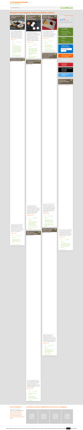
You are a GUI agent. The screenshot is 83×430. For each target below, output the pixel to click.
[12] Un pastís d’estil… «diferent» (48, 16)
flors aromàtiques (47, 49)
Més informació (74, 428)
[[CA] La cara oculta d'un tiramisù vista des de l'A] (55, 416)
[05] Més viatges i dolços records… (48, 230)
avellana (13, 47)
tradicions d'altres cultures (32, 53)
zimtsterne (30, 54)
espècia (29, 57)
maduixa (45, 220)
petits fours (30, 52)
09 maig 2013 (18, 235)
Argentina (49, 349)
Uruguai (35, 225)
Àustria (19, 46)
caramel (29, 227)
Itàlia (33, 221)
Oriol (13, 42)
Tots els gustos (64, 34)
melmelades (12, 414)
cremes (29, 396)
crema (32, 227)
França (68, 243)
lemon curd (33, 396)
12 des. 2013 (18, 42)
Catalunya (30, 221)
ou (28, 228)
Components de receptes (66, 32)
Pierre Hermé (17, 240)
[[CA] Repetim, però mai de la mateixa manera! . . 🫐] (43, 416)
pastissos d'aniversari (31, 224)
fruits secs (33, 57)
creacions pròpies (18, 416)
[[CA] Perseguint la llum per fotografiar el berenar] (67, 416)
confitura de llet (47, 354)
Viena (13, 242)
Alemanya (16, 46)
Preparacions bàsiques (32, 393)
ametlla (29, 56)
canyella (32, 50)
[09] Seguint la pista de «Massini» (32, 61)
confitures (19, 413)
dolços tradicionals (64, 243)
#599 (29, 48)
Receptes (13, 44)
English (63, 24)
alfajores (45, 349)
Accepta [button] (68, 428)
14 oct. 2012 (35, 391)
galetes (18, 49)
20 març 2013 (51, 345)
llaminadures (65, 244)
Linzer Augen (14, 50)
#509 (13, 46)
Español (68, 24)
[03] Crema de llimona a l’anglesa (32, 232)
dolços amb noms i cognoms (33, 51)
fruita (45, 50)
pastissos (35, 221)
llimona (32, 400)
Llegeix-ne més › (14, 39)
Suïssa (13, 52)
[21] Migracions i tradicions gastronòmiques (31, 17)
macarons (15, 413)
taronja (50, 50)
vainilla (53, 50)
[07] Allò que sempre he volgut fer (64, 81)
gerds (20, 49)
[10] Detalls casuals (16, 59)
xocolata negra (18, 244)
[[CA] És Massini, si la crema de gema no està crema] (32, 416)
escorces (35, 56)
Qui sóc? (63, 40)
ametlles (35, 48)
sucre (30, 228)
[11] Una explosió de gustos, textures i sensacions (48, 56)
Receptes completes (65, 31)
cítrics (45, 48)
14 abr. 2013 (67, 239)
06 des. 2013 (35, 44)
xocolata (49, 224)
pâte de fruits (65, 245)
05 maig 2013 (35, 217)
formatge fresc (51, 49)
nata (37, 227)
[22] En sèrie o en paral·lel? (15, 16)
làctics (48, 50)
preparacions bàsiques (32, 397)
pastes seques (19, 50)
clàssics (16, 48)
